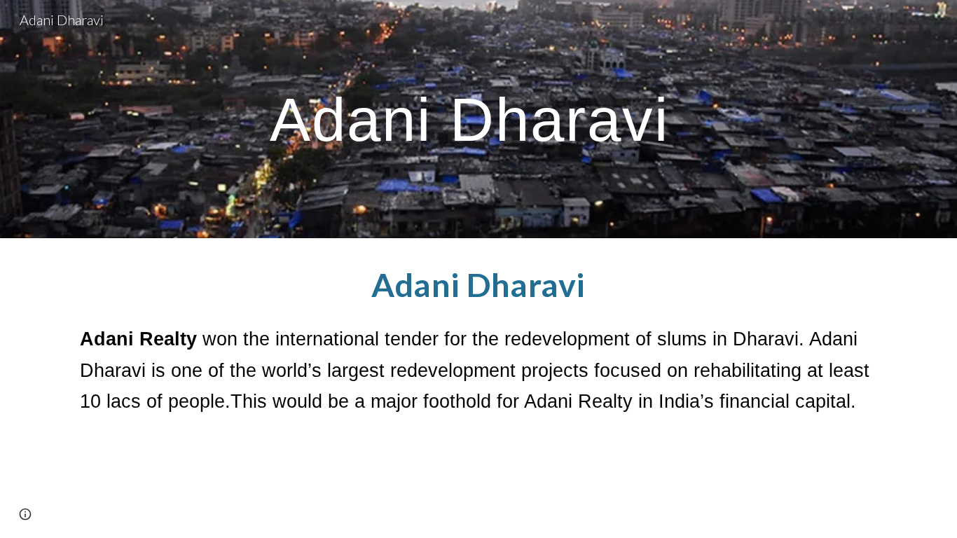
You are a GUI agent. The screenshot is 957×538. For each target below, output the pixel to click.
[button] (25, 514)
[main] (478, 119)
